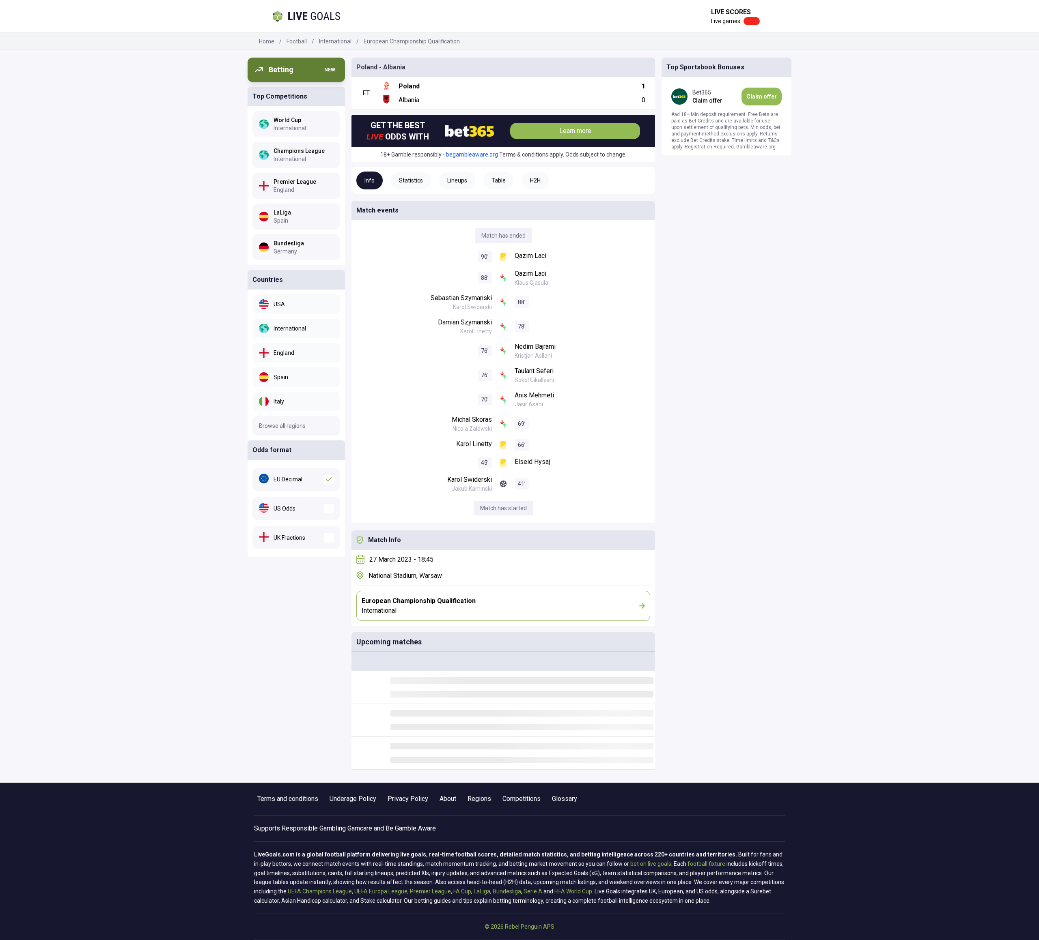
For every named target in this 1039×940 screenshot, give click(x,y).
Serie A (533, 891)
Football (297, 41)
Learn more (575, 131)
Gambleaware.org (756, 147)
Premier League (430, 891)
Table (498, 180)
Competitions (521, 799)
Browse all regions (282, 426)
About (448, 799)
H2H (535, 180)
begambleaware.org (472, 154)
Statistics (411, 180)
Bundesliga (507, 891)
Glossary (564, 799)
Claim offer (761, 96)
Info (369, 180)
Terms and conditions (287, 799)
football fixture (706, 864)
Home (266, 41)
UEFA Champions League (320, 891)
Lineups (457, 180)
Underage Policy (353, 799)
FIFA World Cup (573, 891)
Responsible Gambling (314, 828)
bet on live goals (650, 864)
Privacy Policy (408, 799)
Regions (479, 799)
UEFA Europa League (380, 891)
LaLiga (482, 891)
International (335, 41)
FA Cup (462, 891)
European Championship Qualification (412, 41)
